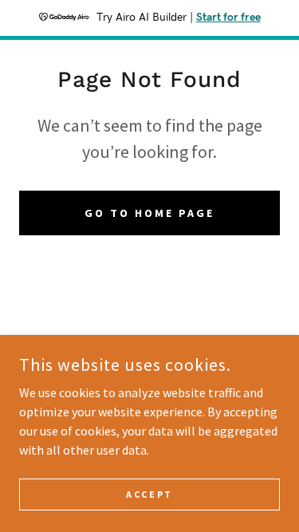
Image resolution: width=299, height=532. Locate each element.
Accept (149, 494)
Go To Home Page (149, 213)
